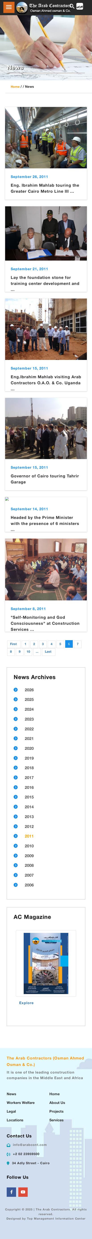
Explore (26, 1003)
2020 (29, 748)
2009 (29, 856)
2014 (29, 807)
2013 (29, 817)
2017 (29, 778)
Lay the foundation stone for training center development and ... (45, 284)
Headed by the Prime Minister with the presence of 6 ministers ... (45, 524)
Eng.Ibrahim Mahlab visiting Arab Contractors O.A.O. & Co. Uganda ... (46, 383)
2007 (29, 875)
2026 (29, 690)
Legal (11, 1112)
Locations (15, 1120)
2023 (29, 719)
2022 (29, 729)
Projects (56, 1112)
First (13, 644)
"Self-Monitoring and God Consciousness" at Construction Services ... (45, 623)
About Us (57, 1103)
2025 (29, 700)
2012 (29, 827)
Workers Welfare (21, 1103)
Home (15, 87)
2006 (29, 885)
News (11, 1094)
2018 (29, 768)
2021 (29, 739)
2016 (29, 788)
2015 (29, 797)
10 (28, 652)
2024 (29, 709)
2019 (29, 758)
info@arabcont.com (30, 1145)
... (37, 652)
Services (56, 1120)
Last (48, 652)
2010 (29, 846)
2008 (29, 865)
